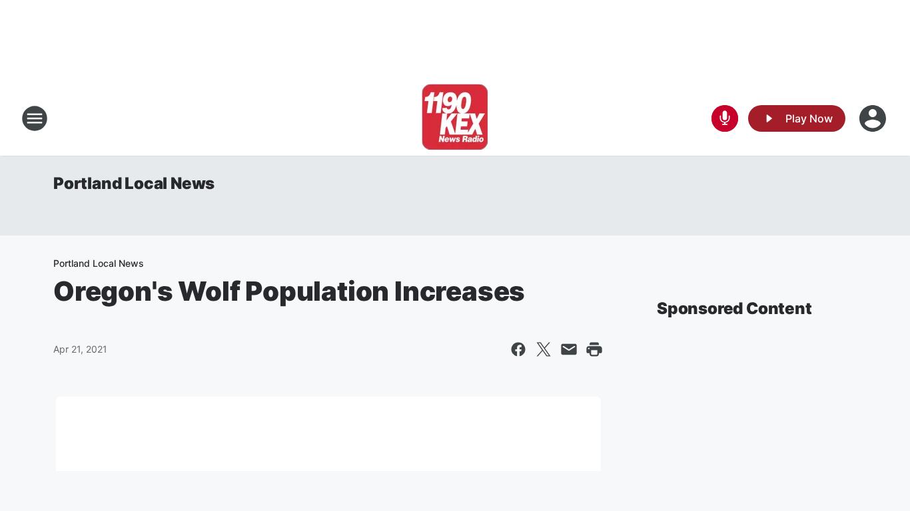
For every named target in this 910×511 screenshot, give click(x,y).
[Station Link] (455, 118)
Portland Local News (134, 183)
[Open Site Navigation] (34, 118)
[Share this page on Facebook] (518, 349)
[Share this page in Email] (569, 349)
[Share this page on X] (543, 349)
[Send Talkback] (724, 118)
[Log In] (874, 118)
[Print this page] (594, 349)
